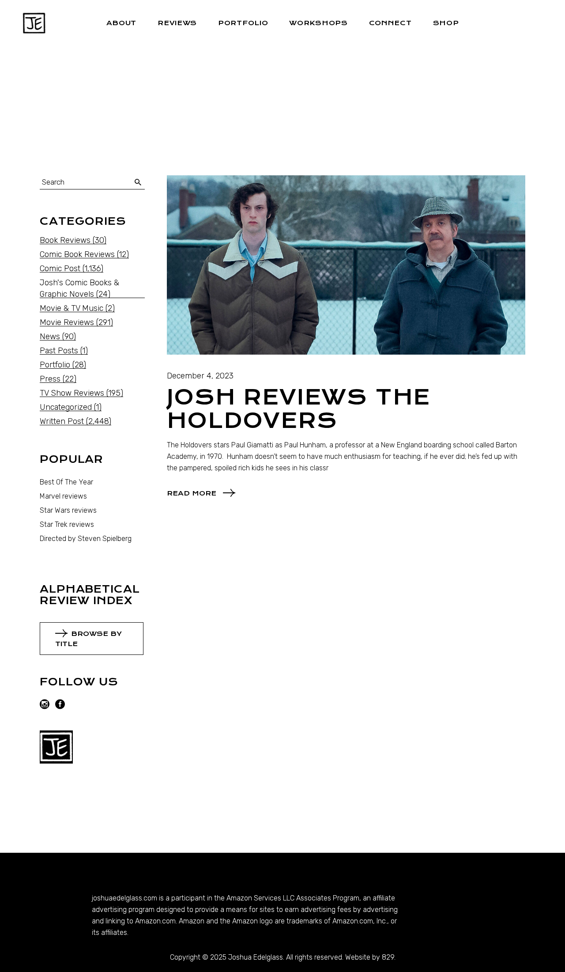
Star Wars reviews (68, 510)
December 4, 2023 (200, 376)
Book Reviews (65, 240)
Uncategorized (66, 407)
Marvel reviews (63, 496)
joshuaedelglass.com (124, 898)
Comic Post (60, 268)
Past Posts (59, 351)
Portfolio (55, 365)
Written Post (62, 421)
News (50, 336)
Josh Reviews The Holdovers (299, 409)
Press (50, 379)
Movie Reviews (67, 322)
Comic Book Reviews (77, 254)
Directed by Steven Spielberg (86, 538)
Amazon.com (155, 921)
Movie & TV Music (71, 308)
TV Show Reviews (72, 393)
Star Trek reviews (67, 524)
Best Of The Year (66, 482)
